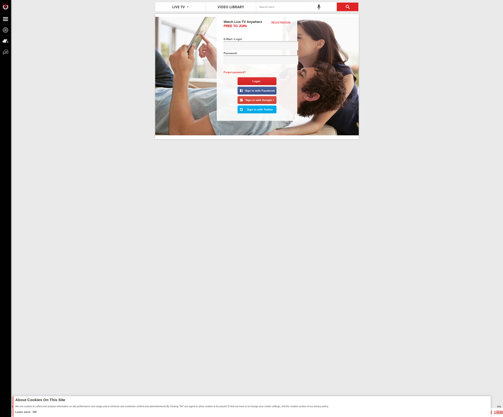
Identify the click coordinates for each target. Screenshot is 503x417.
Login (256, 81)
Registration (280, 22)
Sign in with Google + (259, 100)
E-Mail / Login (233, 39)
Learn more (23, 411)
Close (499, 406)
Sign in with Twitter (260, 109)
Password (230, 53)
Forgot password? (235, 72)
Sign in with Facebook (260, 90)
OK (34, 411)
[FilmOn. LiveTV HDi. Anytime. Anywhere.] (5, 6)
